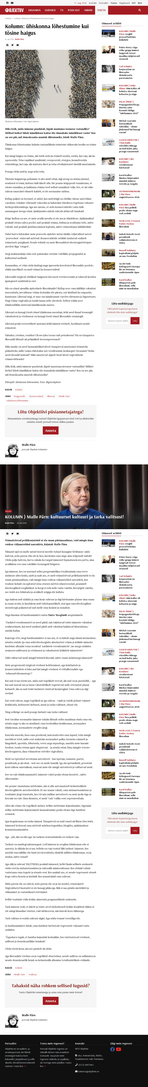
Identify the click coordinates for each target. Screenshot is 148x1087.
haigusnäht (20, 396)
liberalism (129, 223)
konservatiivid (36, 396)
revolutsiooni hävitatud (126, 163)
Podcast (74, 10)
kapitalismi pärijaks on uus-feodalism (129, 253)
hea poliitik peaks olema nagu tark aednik (128, 209)
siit (25, 1066)
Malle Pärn (19, 39)
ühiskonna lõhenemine (18, 400)
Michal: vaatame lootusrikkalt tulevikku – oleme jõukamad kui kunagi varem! (129, 126)
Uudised (50, 10)
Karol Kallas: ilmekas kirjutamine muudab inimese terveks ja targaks (129, 179)
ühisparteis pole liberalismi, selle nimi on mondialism (128, 284)
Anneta (50, 430)
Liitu (135, 320)
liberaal (51, 396)
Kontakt (93, 2)
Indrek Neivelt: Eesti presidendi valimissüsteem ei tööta (129, 238)
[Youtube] (118, 1050)
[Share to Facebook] (7, 45)
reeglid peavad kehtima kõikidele (127, 35)
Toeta (114, 2)
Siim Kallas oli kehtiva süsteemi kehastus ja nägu (129, 90)
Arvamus (34, 10)
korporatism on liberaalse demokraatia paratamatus (127, 72)
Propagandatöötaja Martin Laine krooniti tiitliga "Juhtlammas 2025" (129, 107)
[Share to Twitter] (12, 45)
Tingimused (124, 2)
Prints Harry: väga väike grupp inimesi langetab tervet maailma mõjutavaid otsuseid (129, 53)
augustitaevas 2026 (129, 194)
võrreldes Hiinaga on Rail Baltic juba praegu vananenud (129, 145)
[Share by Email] (17, 45)
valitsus (33, 974)
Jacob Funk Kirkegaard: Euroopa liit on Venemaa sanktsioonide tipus (129, 268)
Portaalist (103, 2)
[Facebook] (112, 1050)
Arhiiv (88, 10)
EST (134, 2)
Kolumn (8, 18)
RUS (140, 2)
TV (61, 10)
